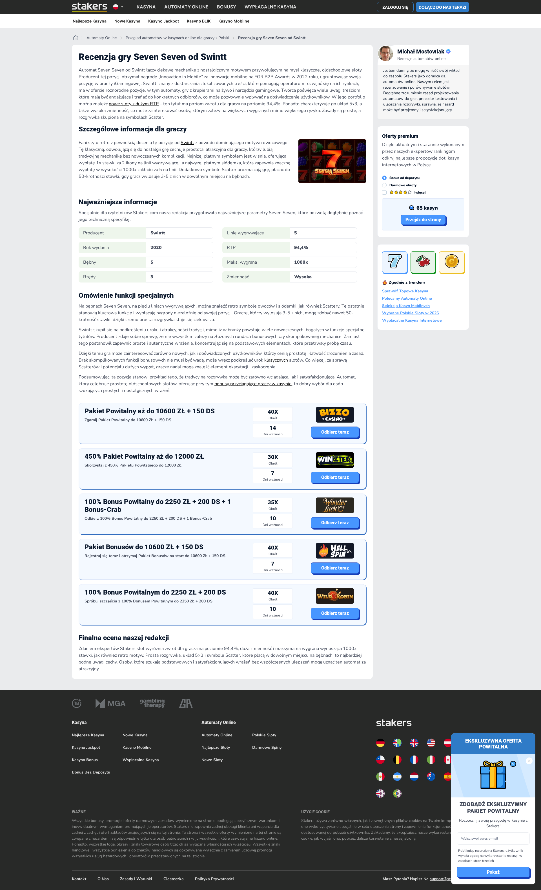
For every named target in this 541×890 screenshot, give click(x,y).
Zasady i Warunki (136, 879)
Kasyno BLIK (198, 21)
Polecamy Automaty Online (407, 298)
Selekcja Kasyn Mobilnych (406, 305)
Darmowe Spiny (266, 747)
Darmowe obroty (402, 185)
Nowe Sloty (212, 760)
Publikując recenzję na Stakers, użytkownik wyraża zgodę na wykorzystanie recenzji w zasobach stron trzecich (490, 855)
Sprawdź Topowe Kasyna (405, 291)
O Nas (103, 879)
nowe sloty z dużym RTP (134, 104)
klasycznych (276, 360)
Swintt (187, 143)
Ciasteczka (173, 879)
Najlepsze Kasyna (90, 21)
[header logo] (89, 7)
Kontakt (79, 879)
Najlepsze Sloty (215, 747)
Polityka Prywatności (214, 879)
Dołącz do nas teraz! (442, 7)
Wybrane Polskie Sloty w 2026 (410, 313)
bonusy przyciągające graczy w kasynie (253, 384)
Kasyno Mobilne (233, 21)
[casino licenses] (76, 703)
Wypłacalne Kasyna (141, 760)
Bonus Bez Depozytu (91, 772)
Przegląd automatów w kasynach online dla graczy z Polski (177, 38)
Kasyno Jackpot (163, 21)
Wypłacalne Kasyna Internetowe (412, 320)
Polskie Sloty (264, 735)
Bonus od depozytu (404, 178)
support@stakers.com (449, 879)
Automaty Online (102, 38)
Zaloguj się (395, 7)
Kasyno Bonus (85, 760)
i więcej (419, 192)
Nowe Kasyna (127, 21)
